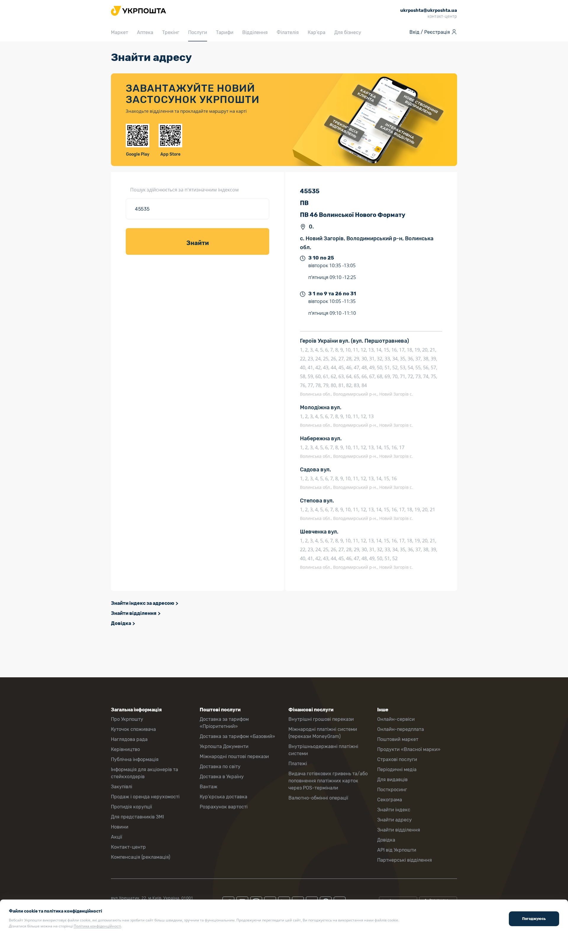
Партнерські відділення (404, 860)
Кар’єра (316, 32)
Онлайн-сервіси (396, 719)
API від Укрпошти (396, 850)
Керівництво (125, 749)
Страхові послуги (397, 759)
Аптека (145, 32)
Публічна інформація (135, 759)
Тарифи (224, 32)
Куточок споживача (133, 729)
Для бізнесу (347, 32)
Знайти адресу (394, 820)
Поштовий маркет (397, 739)
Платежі (297, 763)
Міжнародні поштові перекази (234, 756)
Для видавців (392, 779)
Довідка (121, 623)
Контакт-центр (128, 847)
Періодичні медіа (397, 769)
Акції (116, 837)
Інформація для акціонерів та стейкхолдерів (144, 773)
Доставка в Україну (222, 776)
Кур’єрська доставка (223, 797)
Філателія (288, 32)
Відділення (255, 32)
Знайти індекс (393, 810)
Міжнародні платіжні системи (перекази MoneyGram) (322, 732)
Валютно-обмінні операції (318, 798)
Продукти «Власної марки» (408, 749)
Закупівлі (121, 786)
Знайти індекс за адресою (142, 603)
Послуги (197, 32)
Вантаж (208, 786)
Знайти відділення (133, 613)
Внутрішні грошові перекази (321, 719)
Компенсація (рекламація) (140, 857)
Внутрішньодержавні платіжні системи (323, 750)
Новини (119, 827)
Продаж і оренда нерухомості (145, 797)
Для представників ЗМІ (137, 817)
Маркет (119, 32)
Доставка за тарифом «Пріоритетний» (224, 722)
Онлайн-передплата (400, 729)
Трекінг (170, 32)
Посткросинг (392, 789)
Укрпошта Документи (224, 746)
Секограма (389, 799)
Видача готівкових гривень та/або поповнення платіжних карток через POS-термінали (328, 781)
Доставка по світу (220, 766)
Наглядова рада (129, 739)
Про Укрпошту (127, 719)
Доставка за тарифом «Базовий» (237, 736)
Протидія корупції (131, 807)
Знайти (197, 242)
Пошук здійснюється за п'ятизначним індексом (184, 190)
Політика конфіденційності (97, 926)
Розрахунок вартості (224, 807)
